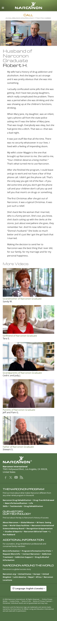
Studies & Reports (13, 531)
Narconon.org (9, 574)
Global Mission (27, 522)
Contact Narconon (31, 554)
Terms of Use (26, 601)
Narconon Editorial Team (35, 531)
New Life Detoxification (16, 503)
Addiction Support (24, 557)
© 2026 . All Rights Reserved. (21, 599)
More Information (11, 551)
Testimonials (16, 506)
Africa (39, 577)
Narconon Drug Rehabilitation (17, 500)
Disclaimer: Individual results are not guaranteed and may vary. (25, 603)
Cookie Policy (14, 601)
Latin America (19, 577)
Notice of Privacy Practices (42, 601)
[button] (28, 590)
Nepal (31, 577)
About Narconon (10, 522)
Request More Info (11, 554)
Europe (36, 574)
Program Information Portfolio (36, 551)
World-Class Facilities (19, 525)
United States (24, 574)
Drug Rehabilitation (33, 506)
